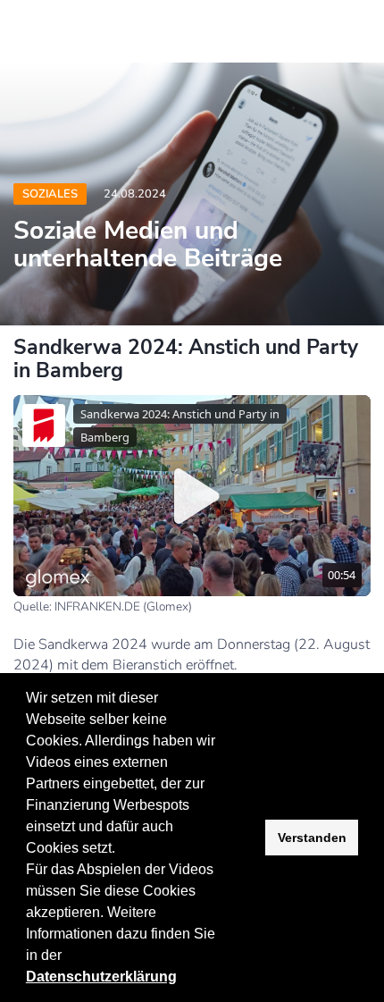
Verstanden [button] (312, 837)
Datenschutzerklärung (101, 976)
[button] (68, 957)
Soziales (50, 194)
